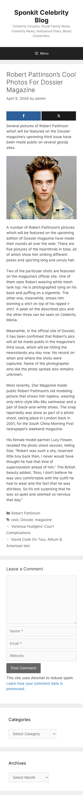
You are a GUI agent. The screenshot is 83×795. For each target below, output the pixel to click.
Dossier (26, 520)
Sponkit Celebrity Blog (41, 16)
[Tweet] (59, 116)
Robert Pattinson (25, 513)
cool (14, 520)
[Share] (23, 116)
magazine (43, 520)
